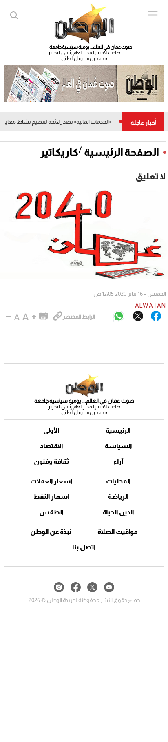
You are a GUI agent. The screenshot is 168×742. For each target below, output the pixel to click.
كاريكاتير (59, 152)
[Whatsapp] (118, 317)
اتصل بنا (84, 547)
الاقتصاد (51, 446)
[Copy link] (58, 316)
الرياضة (118, 496)
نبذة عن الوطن (50, 531)
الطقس (51, 512)
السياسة (118, 446)
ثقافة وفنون (51, 461)
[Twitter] (138, 316)
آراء (118, 461)
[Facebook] (156, 316)
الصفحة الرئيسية (121, 152)
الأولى (51, 430)
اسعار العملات (51, 481)
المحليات (118, 481)
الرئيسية (118, 430)
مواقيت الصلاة (117, 531)
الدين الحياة (118, 512)
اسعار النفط (51, 496)
